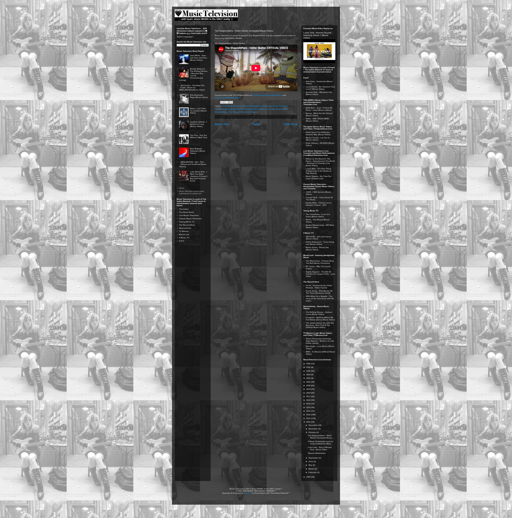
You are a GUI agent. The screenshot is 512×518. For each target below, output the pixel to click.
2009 (308, 477)
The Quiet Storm (186, 212)
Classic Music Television (190, 219)
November (313, 429)
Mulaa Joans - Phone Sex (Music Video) (317, 248)
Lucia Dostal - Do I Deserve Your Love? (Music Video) (320, 88)
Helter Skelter (249, 106)
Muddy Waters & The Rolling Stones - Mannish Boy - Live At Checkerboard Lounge (193, 74)
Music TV (277, 106)
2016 (308, 400)
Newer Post (222, 124)
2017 (308, 396)
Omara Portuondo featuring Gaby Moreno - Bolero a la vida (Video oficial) (320, 341)
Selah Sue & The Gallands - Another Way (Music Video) (318, 133)
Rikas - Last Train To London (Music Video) (198, 110)
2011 (308, 418)
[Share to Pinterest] (231, 102)
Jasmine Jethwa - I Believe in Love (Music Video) (198, 124)
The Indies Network (274, 109)
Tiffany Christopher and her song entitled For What (320, 442)
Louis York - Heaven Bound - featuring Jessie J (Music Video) (317, 35)
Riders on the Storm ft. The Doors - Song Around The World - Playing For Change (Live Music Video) (320, 162)
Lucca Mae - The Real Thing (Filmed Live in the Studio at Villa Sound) (318, 171)
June (311, 461)
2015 (308, 404)
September (314, 458)
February (313, 472)
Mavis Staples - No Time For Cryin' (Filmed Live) (318, 177)
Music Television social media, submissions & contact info (191, 192)
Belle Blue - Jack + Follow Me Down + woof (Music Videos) (319, 109)
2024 (308, 371)
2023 (308, 374)
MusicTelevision (232, 109)
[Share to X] (226, 102)
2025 (308, 367)
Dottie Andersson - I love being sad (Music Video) (320, 243)
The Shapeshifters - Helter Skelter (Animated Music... (321, 436)
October (312, 432)
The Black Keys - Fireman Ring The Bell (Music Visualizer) (320, 262)
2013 (308, 411)
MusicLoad (184, 234)
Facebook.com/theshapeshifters (267, 95)
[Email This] (221, 102)
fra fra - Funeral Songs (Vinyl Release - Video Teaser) (319, 286)
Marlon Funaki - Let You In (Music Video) (318, 139)
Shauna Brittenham (316, 453)
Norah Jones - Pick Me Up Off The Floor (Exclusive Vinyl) (319, 292)
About (181, 188)
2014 (308, 407)
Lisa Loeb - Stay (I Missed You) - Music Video (320, 448)
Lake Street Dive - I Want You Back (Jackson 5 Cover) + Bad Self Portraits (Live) (199, 176)
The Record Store (187, 225)
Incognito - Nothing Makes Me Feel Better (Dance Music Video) (320, 318)
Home (256, 124)
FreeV (181, 241)
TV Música (184, 231)
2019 (308, 389)
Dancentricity (185, 228)
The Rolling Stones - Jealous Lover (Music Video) (319, 313)
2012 (308, 415)
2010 (308, 422)
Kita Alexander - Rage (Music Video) (199, 96)
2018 (308, 393)
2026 (308, 364)
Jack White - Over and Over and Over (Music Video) (198, 57)
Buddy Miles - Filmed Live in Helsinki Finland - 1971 (319, 204)
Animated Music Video (232, 106)
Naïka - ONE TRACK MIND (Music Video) (317, 120)
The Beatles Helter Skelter (252, 109)
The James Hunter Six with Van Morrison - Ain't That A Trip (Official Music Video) (320, 325)
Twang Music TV (186, 222)
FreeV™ (247, 493)
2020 (308, 385)
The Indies (184, 209)
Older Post (290, 124)
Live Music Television (189, 215)
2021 (308, 382)
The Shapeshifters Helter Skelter (243, 112)
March (312, 469)
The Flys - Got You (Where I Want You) (198, 136)
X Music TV (184, 238)
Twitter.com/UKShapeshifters (228, 98)
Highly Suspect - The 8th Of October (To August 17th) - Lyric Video (320, 274)
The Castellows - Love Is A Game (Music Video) (318, 215)
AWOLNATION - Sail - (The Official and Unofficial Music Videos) (192, 164)
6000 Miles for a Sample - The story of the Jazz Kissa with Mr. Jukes (320, 298)
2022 (308, 378)
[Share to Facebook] (229, 102)
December (313, 425)
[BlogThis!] (224, 102)
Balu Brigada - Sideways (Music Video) (197, 151)
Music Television (264, 106)
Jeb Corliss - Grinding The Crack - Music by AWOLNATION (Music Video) (192, 87)
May (311, 465)
